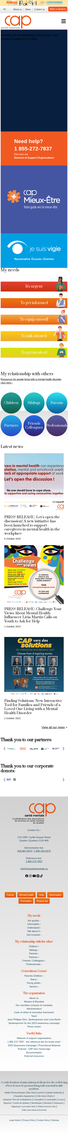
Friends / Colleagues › (34, 960)
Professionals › (34, 964)
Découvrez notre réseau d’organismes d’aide (29, 37)
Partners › (34, 957)
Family (10, 894)
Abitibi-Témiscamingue (14, 1093)
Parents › (34, 953)
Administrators (34, 1008)
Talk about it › (34, 931)
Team (34, 1016)
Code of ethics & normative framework (34, 1012)
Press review (34, 1026)
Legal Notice (15, 1120)
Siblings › (34, 950)
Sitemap (55, 1120)
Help (41, 894)
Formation (25, 901)
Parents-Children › (34, 975)
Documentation (34, 1052)
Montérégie (37, 1103)
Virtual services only (47, 1106)
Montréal (48, 1103)
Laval (61, 1099)
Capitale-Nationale (53, 1093)
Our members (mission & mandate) (34, 1005)
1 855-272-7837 (33, 149)
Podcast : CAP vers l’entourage (34, 1049)
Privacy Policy (29, 1120)
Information (55, 894)
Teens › (34, 979)
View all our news (53, 727)
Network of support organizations (34, 1038)
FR (4, 9)
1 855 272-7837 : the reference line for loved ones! (34, 1041)
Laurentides (51, 1099)
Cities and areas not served (34, 1110)
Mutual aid (42, 901)
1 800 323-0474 (42, 851)
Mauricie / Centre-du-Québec (17, 1103)
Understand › (34, 927)
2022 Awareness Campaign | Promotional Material (34, 1045)
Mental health (26, 894)
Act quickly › (34, 920)
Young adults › (34, 983)
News (28, 9)
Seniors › (34, 986)
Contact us (39, 9)
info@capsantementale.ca (34, 868)
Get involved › (34, 934)
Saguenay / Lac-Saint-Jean (23, 1106)
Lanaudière (39, 1099)
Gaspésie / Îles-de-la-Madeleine (17, 1099)
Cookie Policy (43, 1120)
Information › (34, 924)
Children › (34, 946)
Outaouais (58, 1103)
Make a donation (58, 9)
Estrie (50, 1096)
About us (17, 9)
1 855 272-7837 (34, 861)
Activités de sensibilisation (18, 35)
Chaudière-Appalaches (24, 1096)
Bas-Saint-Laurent (35, 1093)
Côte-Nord (41, 1096)
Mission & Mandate (34, 1001)
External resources (34, 1056)
